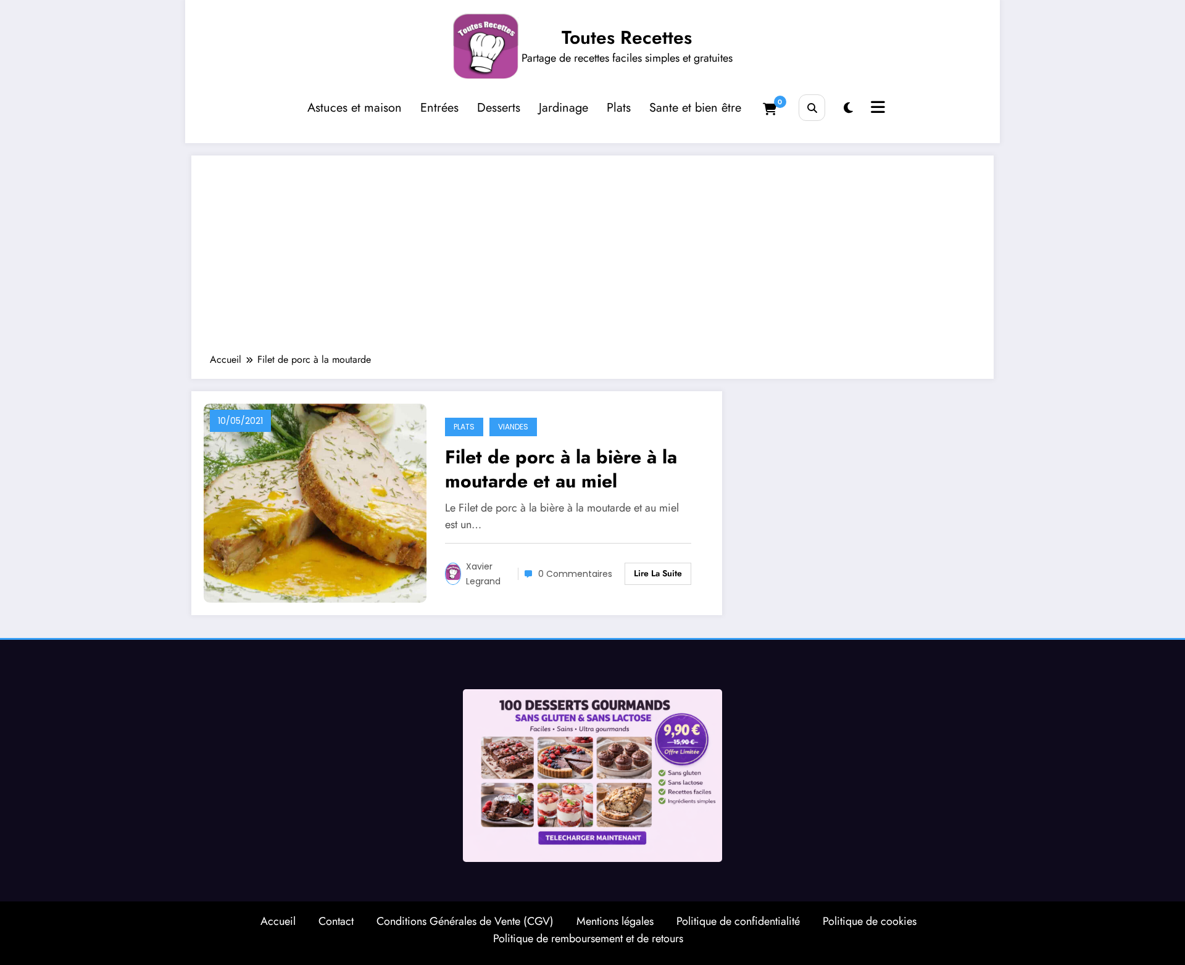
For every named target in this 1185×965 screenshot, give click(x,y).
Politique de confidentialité (738, 921)
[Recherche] (812, 107)
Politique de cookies (870, 921)
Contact (336, 921)
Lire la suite (658, 573)
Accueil (278, 921)
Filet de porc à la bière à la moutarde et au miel (561, 469)
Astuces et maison (354, 108)
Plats (619, 108)
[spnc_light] (848, 108)
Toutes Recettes (627, 37)
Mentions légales (615, 921)
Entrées (439, 108)
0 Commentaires (575, 574)
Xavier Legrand (483, 573)
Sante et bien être (695, 108)
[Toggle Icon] (876, 108)
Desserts (498, 108)
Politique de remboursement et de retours (588, 938)
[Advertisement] (592, 260)
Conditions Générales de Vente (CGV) (465, 921)
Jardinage (563, 108)
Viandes (513, 426)
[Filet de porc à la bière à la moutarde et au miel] (315, 502)
